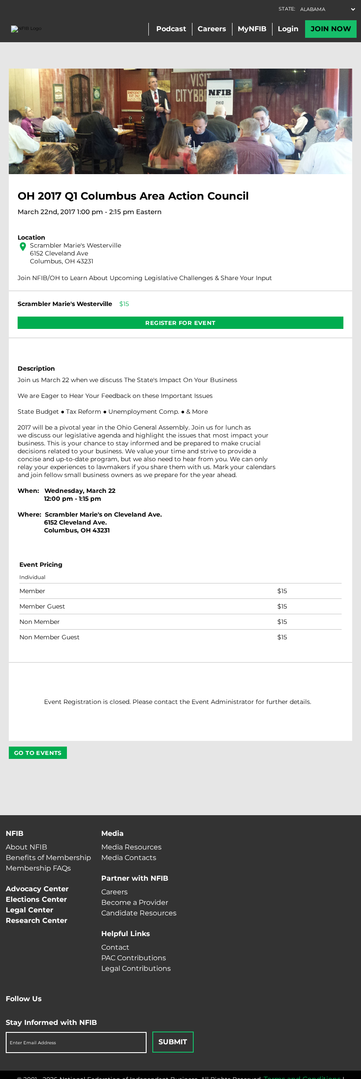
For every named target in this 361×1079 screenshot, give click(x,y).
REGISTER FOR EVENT (180, 322)
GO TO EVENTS (38, 752)
